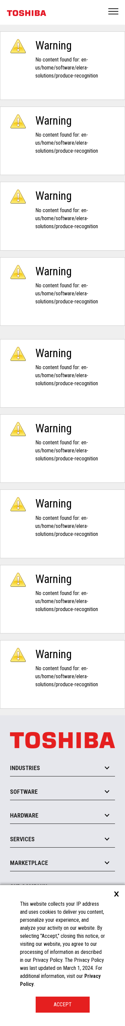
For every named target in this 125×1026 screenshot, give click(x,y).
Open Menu (114, 11)
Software (24, 791)
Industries (25, 767)
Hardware (24, 815)
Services (22, 839)
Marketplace (29, 862)
